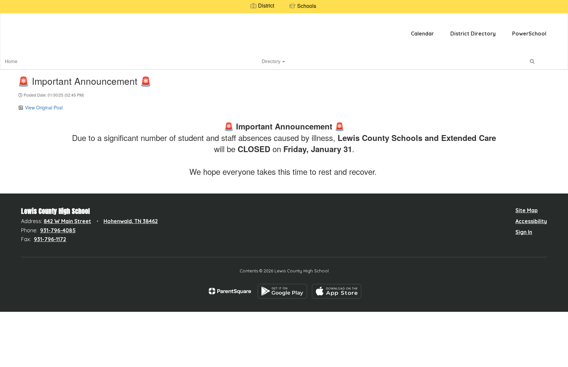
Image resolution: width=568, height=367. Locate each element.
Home (11, 61)
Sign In (523, 232)
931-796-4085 (58, 230)
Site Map (526, 210)
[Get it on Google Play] (282, 291)
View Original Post (44, 107)
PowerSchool (529, 33)
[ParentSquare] (230, 291)
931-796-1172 (50, 239)
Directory (272, 61)
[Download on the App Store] (336, 291)
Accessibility (531, 221)
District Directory (473, 33)
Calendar (422, 33)
